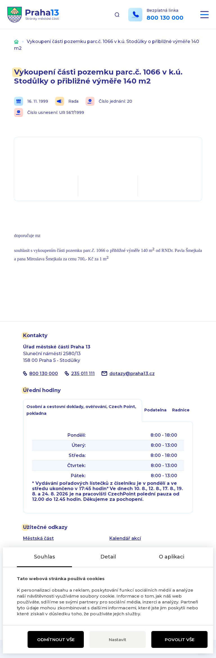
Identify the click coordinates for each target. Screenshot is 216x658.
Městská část (38, 538)
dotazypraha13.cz (132, 373)
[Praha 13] (33, 14)
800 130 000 (165, 17)
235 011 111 (83, 373)
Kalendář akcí (125, 538)
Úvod (16, 41)
